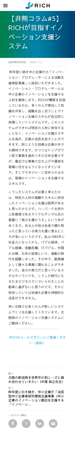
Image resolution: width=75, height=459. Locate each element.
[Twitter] (26, 423)
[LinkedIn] (39, 423)
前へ (10, 373)
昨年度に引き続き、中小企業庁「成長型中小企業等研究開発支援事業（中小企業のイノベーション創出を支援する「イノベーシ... (36, 398)
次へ (10, 388)
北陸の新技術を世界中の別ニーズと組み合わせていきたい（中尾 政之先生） (36, 380)
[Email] (53, 423)
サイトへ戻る (18, 415)
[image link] (37, 5)
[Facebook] (12, 423)
